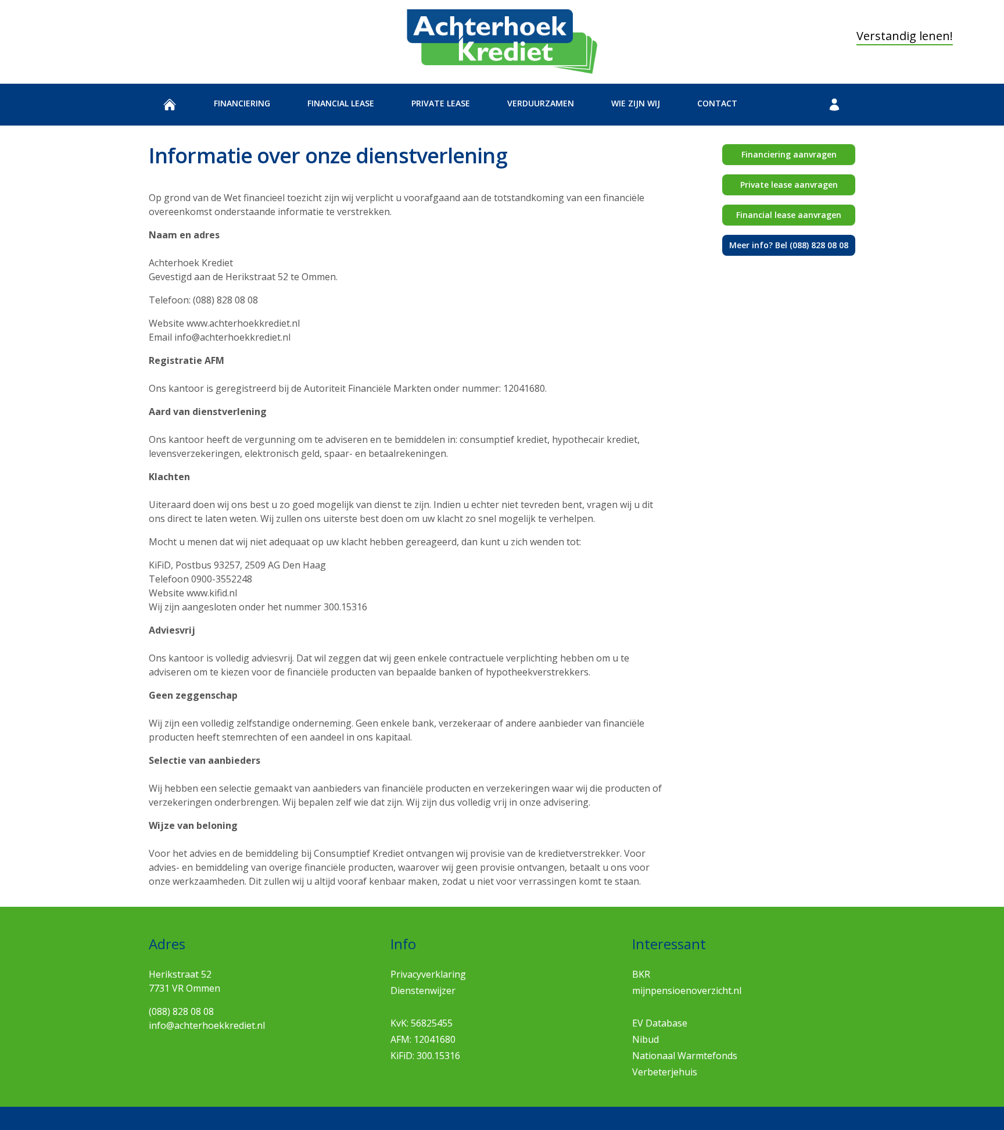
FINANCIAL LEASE (340, 103)
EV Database (659, 1023)
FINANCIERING (242, 103)
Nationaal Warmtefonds (684, 1055)
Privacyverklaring (428, 974)
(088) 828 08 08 (181, 1011)
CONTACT (717, 103)
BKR (641, 974)
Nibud (645, 1039)
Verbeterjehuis (664, 1071)
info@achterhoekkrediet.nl (207, 1025)
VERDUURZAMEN (540, 103)
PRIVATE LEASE (440, 103)
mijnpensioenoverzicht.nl (686, 990)
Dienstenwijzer (423, 990)
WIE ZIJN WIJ (635, 103)
